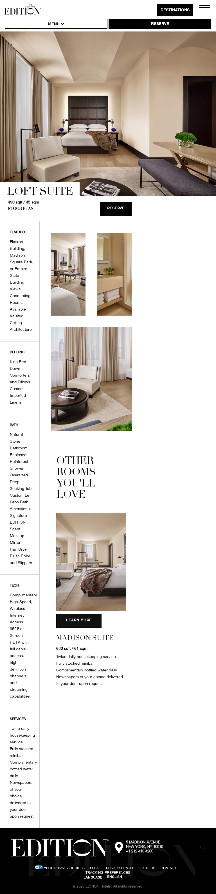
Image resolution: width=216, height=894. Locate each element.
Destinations (175, 10)
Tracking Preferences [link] (108, 872)
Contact (168, 868)
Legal (95, 868)
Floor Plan (20, 208)
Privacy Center (120, 868)
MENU (54, 24)
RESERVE (160, 24)
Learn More (79, 621)
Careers (147, 868)
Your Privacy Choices (64, 868)
